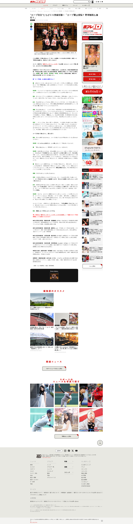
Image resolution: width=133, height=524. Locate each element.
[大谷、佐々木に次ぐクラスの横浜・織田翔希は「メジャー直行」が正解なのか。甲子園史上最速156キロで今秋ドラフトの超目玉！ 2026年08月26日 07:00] (66, 395)
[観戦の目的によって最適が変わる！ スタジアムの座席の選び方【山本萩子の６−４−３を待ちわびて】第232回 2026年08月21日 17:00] (66, 420)
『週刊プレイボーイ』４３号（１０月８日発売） (52, 214)
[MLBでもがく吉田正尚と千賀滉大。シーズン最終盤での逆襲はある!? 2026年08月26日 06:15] (91, 395)
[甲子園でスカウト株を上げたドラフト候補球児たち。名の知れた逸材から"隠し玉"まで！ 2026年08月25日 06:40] (42, 420)
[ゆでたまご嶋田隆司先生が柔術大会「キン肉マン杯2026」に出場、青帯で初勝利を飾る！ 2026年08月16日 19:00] (91, 420)
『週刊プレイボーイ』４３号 (49, 64)
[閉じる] (102, 521)
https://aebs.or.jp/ (46, 457)
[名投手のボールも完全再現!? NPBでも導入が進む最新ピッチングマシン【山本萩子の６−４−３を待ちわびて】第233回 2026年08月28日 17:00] (42, 395)
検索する (89, 1)
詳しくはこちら (33, 522)
